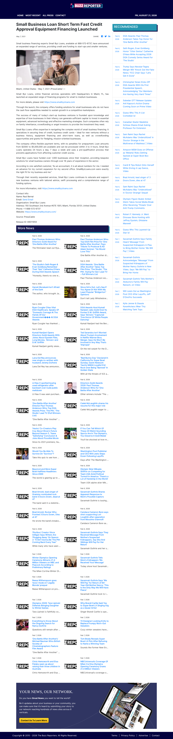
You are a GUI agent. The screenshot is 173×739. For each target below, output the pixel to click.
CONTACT (60, 15)
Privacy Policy (128, 735)
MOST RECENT (33, 15)
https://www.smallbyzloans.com (59, 102)
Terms (114, 735)
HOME (20, 15)
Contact (156, 735)
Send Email (28, 199)
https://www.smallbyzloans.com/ (40, 211)
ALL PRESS (48, 15)
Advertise (143, 735)
